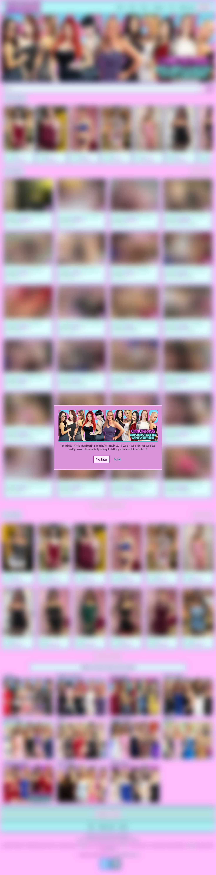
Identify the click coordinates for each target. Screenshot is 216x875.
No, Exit (117, 459)
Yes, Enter (101, 459)
